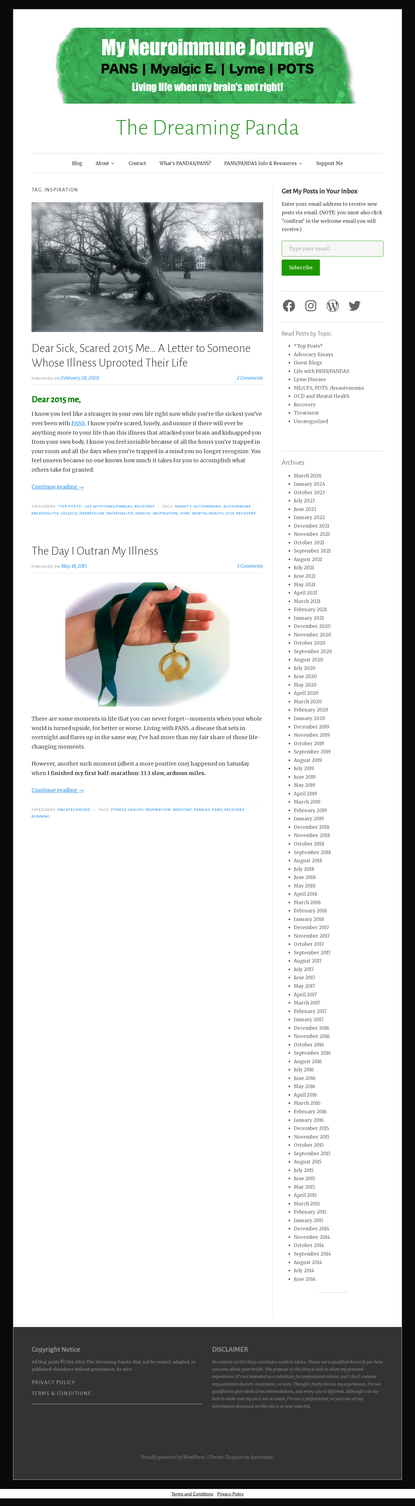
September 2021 (312, 551)
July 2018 (304, 869)
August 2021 (308, 559)
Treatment (306, 413)
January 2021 (309, 618)
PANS (78, 423)
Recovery (145, 506)
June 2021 (305, 576)
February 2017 (310, 1011)
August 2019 (308, 760)
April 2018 (305, 894)
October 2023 (309, 492)
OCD (230, 513)
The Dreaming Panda (208, 127)
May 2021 (304, 585)
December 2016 (311, 1028)
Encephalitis (119, 513)
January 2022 (309, 517)
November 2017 (312, 936)
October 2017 (309, 944)
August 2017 (308, 961)
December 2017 (311, 927)
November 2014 (312, 1237)
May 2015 (304, 1187)
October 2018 (309, 844)
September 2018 (312, 852)
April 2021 (305, 593)
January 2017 (309, 1019)
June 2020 (305, 676)
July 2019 (304, 768)
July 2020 (304, 668)
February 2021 (310, 609)
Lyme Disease (310, 379)
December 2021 (311, 526)
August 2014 (308, 1262)
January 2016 (309, 1120)
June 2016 (304, 1078)
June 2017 (304, 977)
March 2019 (307, 802)
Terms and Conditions (192, 1493)
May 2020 (305, 685)
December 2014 (311, 1229)
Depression (92, 513)
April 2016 (305, 1095)
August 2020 (308, 660)
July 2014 (304, 1270)
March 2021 (307, 601)
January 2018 (309, 919)
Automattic (262, 1457)
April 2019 (305, 794)
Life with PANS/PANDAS (108, 506)
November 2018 (312, 835)
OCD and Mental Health (321, 396)
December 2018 (312, 827)
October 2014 (309, 1245)
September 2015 (312, 1153)
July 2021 (304, 567)
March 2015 (307, 1204)
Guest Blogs (308, 363)
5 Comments (250, 566)
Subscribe (301, 267)
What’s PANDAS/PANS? (185, 163)
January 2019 (309, 819)
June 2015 (304, 1178)
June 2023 (305, 509)
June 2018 (305, 877)
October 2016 (309, 1045)
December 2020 (312, 626)
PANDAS (202, 810)
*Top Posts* (70, 506)
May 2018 (305, 886)
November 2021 (312, 534)
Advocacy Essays (313, 354)
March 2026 (307, 476)
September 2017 (312, 953)
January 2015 (309, 1220)
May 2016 (304, 1086)
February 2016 (310, 1112)
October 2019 (309, 743)
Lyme (185, 513)
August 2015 (308, 1162)
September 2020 (313, 651)
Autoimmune (207, 506)
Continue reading (58, 487)
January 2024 (309, 484)
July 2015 (304, 1170)
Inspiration (165, 513)
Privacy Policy (53, 1382)
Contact (137, 163)
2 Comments (250, 378)
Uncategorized (74, 810)
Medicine (182, 810)
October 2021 (309, 543)
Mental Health (208, 513)
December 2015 (311, 1128)
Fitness (118, 810)
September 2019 (312, 752)
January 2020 (309, 718)
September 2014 (312, 1254)
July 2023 (304, 501)
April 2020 (306, 693)
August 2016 (308, 1061)
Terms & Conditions (61, 1393)
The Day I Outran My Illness (95, 551)
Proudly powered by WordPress (173, 1457)
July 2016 (304, 1070)
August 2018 (308, 860)
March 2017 (307, 1003)
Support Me (329, 163)
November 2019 (312, 735)
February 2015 (310, 1212)
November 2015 (312, 1137)
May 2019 (304, 785)
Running (41, 816)
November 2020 (312, 635)
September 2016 (312, 1053)
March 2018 (307, 902)
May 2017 (304, 986)
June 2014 (305, 1279)
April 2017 (305, 995)
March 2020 (308, 702)
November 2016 (312, 1036)
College (69, 513)
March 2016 (307, 1103)
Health (142, 513)
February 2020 (311, 710)
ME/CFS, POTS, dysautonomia (329, 388)
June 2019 (305, 777)
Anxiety (183, 506)
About (102, 163)
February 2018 (310, 911)
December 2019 (311, 727)
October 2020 (309, 643)
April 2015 (305, 1195)
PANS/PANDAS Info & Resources (260, 163)
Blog (77, 163)
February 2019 (310, 810)
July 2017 (304, 969)
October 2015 (309, 1145)
